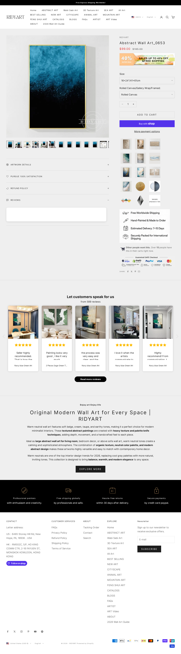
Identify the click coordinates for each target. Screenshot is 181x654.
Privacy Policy (59, 532)
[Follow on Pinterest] (28, 631)
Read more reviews (90, 379)
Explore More (91, 469)
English (150, 17)
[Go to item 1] (10, 144)
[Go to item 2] (18, 144)
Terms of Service (61, 548)
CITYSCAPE (72, 15)
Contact (87, 532)
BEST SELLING (38, 15)
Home (33, 10)
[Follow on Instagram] (21, 631)
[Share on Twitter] (132, 271)
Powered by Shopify (85, 643)
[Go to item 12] (103, 144)
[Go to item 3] (27, 144)
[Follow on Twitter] (14, 631)
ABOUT (34, 24)
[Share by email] (139, 271)
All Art (122, 10)
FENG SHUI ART (38, 19)
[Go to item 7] (61, 144)
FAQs (85, 19)
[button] (4, 336)
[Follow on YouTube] (35, 631)
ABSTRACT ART (50, 10)
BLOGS (73, 19)
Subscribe (149, 549)
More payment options (147, 131)
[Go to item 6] (52, 144)
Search (87, 538)
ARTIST (97, 19)
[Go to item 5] (44, 144)
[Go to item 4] (35, 144)
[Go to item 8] (69, 144)
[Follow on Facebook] (7, 631)
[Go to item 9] (78, 144)
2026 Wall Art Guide (53, 24)
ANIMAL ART (91, 15)
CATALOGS (58, 19)
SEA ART (108, 10)
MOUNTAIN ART (111, 15)
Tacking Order (91, 527)
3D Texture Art (91, 10)
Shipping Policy (60, 543)
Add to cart (147, 114)
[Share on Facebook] (128, 271)
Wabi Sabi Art (70, 10)
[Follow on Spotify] (42, 631)
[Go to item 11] (95, 144)
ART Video (111, 19)
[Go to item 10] (86, 144)
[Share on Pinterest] (135, 271)
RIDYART (124, 37)
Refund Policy (59, 538)
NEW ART (56, 15)
